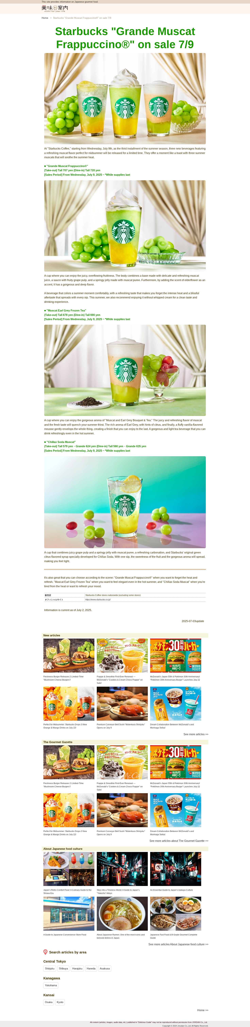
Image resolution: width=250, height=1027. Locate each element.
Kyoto (60, 1002)
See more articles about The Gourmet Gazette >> (178, 840)
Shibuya (63, 968)
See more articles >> (196, 734)
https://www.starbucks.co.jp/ (98, 599)
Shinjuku (49, 968)
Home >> (202, 1010)
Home (45, 17)
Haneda (91, 968)
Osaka (48, 1002)
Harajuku (77, 968)
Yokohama (51, 985)
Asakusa (105, 968)
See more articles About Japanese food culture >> (178, 944)
